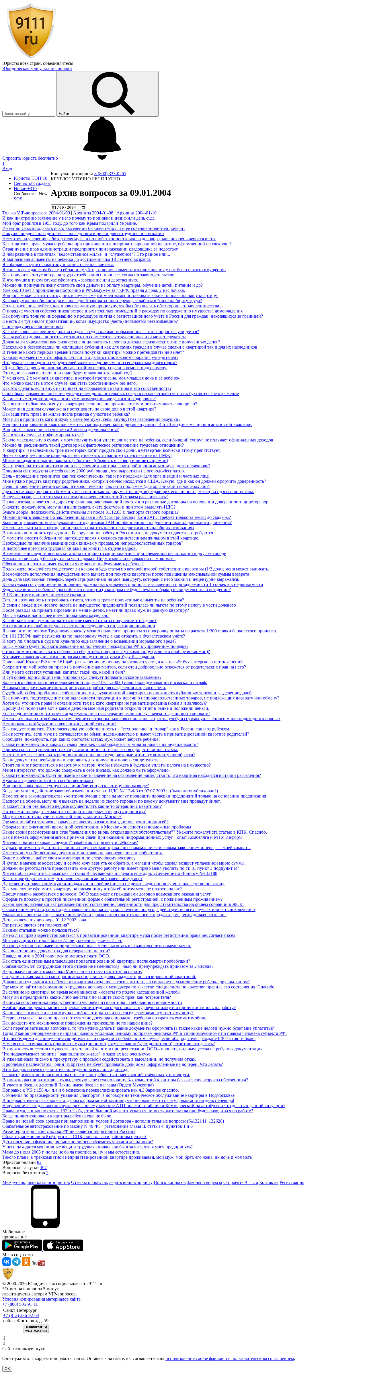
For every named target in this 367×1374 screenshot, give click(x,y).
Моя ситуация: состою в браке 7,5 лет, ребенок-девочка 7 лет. (62, 940)
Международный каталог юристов (36, 1182)
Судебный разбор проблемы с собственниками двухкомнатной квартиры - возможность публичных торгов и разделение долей (127, 692)
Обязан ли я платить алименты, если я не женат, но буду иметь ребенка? (73, 563)
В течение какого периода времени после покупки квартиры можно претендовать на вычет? (93, 352)
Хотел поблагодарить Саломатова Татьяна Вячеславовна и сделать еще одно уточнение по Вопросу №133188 (109, 873)
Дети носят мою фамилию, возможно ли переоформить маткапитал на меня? (77, 1141)
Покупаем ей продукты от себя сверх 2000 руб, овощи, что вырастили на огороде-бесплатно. (93, 470)
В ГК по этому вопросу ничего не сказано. (44, 594)
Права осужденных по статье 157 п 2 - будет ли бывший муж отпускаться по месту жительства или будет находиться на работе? (127, 1110)
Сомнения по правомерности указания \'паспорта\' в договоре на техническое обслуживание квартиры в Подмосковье (118, 1095)
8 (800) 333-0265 (110, 173)
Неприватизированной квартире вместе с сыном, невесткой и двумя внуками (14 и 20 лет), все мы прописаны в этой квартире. (127, 424)
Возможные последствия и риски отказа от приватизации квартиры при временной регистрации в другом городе (114, 553)
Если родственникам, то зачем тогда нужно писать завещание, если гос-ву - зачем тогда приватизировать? (106, 713)
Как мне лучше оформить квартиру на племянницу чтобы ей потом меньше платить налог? (92, 888)
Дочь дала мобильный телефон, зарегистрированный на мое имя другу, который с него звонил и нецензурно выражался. (120, 579)
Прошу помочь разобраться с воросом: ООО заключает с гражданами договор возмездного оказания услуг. (107, 894)
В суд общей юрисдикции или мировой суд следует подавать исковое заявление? (81, 677)
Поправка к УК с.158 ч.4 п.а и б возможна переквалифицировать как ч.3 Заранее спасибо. (90, 1090)
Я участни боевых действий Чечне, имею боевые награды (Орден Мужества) (78, 1084)
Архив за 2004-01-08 (93, 212)
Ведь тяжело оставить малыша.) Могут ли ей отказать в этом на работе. (72, 971)
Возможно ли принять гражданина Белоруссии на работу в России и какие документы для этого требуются (107, 532)
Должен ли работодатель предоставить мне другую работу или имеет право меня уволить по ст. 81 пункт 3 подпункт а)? (120, 868)
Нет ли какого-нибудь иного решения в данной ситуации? (59, 723)
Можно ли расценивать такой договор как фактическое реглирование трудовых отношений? (93, 445)
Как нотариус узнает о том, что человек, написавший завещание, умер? (72, 878)
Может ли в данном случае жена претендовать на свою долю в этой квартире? (79, 408)
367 (43, 1167)
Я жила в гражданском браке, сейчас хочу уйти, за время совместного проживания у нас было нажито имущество (114, 269)
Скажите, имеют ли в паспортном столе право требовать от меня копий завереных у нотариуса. (96, 1074)
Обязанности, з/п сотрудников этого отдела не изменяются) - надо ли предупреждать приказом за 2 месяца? (107, 966)
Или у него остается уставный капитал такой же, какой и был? (63, 672)
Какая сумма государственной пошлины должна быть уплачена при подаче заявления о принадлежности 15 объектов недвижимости (132, 584)
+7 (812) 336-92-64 (21, 1315)
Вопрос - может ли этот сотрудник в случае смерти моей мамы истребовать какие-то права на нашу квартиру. (110, 295)
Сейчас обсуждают (32, 183)
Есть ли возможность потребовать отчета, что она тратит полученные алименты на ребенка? (93, 599)
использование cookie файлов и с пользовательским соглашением (229, 1358)
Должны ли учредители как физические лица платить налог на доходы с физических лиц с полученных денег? (111, 341)
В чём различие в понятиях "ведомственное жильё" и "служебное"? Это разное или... (86, 254)
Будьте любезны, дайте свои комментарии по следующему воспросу (69, 857)
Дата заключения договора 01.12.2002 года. (44, 919)
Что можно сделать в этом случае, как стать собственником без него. (69, 383)
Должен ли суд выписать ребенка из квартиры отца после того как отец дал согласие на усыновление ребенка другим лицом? (126, 981)
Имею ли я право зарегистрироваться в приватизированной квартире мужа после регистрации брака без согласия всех (118, 935)
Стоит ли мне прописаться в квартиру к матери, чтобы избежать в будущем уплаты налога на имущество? (106, 765)
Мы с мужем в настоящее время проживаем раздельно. (56, 615)
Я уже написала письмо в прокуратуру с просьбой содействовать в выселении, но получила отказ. (99, 1059)
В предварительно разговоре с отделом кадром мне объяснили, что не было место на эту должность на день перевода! (118, 1100)
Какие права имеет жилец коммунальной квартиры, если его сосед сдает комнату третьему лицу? (98, 1012)
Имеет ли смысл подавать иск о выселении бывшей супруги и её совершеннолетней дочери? (93, 228)
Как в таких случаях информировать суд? (42, 434)
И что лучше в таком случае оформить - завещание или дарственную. (70, 279)
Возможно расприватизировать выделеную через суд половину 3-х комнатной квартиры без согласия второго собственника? (125, 1079)
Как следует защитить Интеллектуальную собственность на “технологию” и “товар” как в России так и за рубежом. (116, 728)
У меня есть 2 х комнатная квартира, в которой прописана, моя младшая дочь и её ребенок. (91, 378)
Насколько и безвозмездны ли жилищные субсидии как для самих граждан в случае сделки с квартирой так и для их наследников (129, 347)
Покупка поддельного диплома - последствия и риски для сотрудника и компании (83, 233)
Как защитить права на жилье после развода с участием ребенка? (66, 414)
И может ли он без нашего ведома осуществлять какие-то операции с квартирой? (82, 806)
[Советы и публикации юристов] (31, 58)
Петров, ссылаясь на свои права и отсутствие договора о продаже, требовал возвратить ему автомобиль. (104, 1017)
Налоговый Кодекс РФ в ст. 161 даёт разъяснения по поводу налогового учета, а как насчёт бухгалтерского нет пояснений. (123, 661)
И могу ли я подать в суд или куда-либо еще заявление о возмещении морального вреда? (89, 641)
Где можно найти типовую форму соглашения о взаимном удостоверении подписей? (85, 821)
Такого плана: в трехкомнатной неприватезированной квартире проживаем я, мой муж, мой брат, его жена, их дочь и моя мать (127, 1157)
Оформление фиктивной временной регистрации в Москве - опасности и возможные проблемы (96, 826)
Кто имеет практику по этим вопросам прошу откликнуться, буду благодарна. (78, 656)
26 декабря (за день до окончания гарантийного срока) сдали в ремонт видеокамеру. (84, 367)
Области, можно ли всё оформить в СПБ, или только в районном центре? (74, 1136)
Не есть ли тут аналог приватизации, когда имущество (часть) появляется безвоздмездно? (90, 321)
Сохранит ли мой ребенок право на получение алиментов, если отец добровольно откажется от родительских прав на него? (124, 666)
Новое (25, 188)
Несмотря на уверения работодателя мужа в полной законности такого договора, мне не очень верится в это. (109, 238)
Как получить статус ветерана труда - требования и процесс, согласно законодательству (88, 274)
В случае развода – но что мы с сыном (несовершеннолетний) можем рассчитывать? (85, 496)
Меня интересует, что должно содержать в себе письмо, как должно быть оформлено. (86, 770)
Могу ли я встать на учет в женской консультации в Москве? (62, 816)
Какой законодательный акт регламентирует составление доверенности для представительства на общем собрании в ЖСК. (123, 904)
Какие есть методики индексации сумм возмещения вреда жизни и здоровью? (79, 398)
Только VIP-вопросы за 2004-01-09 (36, 212)
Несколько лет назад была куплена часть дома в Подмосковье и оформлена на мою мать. (88, 558)
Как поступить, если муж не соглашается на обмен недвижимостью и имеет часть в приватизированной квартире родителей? (125, 734)
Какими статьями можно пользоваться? (40, 930)
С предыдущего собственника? (32, 326)
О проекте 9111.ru (240, 1182)
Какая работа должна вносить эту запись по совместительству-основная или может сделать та (94, 336)
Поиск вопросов (170, 1182)
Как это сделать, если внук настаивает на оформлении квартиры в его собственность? (86, 388)
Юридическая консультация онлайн (37, 68)
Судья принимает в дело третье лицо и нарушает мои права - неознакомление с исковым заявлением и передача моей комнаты (126, 847)
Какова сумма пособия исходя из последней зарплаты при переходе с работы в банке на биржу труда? (102, 300)
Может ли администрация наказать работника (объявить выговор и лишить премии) (85, 460)
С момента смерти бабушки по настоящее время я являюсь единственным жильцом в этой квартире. (100, 537)
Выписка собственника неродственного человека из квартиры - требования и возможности (92, 1002)
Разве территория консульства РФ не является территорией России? (68, 1131)
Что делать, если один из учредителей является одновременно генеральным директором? (89, 362)
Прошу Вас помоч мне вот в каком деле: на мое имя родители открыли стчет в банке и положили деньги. (105, 708)
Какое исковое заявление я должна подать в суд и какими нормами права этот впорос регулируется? (100, 331)
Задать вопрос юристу (131, 1182)
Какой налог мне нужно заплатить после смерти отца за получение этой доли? (79, 620)
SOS (18, 198)
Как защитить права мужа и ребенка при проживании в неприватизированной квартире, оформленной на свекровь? (116, 243)
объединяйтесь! (58, 63)
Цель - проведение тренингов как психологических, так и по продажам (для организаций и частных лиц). (106, 476)
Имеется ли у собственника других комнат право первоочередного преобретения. (82, 852)
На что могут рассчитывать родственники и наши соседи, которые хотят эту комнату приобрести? (98, 754)
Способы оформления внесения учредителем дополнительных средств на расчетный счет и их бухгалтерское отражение (120, 393)
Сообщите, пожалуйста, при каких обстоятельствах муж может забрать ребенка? (81, 739)
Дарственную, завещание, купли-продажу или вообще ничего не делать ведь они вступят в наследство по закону (113, 883)
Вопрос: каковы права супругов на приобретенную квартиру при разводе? (75, 785)
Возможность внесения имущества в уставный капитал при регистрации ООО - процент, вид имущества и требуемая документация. (132, 1048)
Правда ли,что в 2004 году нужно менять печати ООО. (56, 955)
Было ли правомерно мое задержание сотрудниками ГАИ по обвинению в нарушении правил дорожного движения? (117, 522)
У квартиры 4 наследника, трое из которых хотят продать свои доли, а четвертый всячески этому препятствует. (111, 450)
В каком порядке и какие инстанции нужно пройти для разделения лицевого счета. (84, 687)
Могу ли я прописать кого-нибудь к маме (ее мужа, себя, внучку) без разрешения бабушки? (91, 419)
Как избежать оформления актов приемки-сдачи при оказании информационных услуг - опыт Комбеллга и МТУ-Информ (122, 837)
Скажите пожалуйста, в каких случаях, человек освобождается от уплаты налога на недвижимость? (100, 744)
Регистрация (292, 1182)
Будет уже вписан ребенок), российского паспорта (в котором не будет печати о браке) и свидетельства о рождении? (116, 589)
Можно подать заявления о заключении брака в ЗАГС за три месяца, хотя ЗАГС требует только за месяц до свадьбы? (116, 517)
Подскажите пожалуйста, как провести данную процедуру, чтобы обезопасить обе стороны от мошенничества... (112, 305)
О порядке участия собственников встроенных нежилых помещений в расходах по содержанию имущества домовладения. (123, 310)
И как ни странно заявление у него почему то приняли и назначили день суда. (79, 218)
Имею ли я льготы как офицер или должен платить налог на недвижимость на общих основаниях (98, 527)
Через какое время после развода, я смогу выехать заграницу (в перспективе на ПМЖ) (86, 455)
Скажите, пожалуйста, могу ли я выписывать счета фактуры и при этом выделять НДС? (88, 507)
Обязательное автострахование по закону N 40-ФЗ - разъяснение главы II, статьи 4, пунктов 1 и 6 (97, 1126)
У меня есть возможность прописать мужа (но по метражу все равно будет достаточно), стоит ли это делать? (108, 1043)
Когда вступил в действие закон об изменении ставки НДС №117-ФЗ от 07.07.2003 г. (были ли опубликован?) (110, 790)
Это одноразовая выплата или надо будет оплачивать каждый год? (67, 372)
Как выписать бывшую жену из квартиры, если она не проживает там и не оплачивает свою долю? (99, 403)
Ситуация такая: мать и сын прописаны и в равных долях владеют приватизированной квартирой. (99, 976)
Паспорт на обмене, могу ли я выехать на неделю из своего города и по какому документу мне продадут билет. (111, 801)
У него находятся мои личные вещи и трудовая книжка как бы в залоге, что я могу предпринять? (97, 1146)
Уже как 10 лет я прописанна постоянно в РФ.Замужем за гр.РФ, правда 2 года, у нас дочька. (93, 290)
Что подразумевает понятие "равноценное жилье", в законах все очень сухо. (77, 1053)
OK (7, 1369)
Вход (7, 168)
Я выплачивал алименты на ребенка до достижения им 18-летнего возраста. (76, 259)
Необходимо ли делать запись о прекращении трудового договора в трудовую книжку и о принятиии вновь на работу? (119, 1007)
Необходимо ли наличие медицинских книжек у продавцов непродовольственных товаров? (92, 543)
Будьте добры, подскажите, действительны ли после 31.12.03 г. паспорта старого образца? (90, 512)
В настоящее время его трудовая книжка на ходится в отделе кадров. (69, 548)
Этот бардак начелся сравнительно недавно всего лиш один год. (65, 1069)
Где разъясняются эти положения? (35, 924)
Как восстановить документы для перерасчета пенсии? (56, 950)
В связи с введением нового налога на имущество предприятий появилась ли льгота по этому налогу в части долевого (119, 605)
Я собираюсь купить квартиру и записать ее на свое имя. (58, 264)
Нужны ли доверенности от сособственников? (47, 780)
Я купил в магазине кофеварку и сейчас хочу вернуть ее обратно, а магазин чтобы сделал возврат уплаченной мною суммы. (124, 863)
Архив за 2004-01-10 (136, 212)
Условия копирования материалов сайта (41, 1299)
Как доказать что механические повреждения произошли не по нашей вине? (77, 1023)
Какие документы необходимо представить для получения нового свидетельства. (82, 759)
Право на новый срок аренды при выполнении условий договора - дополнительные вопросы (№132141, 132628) (113, 1121)
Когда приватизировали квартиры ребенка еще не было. (57, 1115)
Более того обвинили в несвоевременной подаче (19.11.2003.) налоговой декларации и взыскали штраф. (104, 682)
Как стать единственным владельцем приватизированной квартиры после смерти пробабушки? (96, 961)
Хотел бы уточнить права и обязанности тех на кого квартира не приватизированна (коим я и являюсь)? (104, 703)
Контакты (268, 1182)
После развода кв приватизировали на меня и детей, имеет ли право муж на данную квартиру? (95, 610)
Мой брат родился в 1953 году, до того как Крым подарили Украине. (69, 223)
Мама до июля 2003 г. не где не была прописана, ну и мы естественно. (71, 1152)
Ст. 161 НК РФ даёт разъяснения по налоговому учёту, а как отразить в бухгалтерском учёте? (93, 636)
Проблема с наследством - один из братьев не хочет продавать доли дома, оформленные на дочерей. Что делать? (112, 1064)
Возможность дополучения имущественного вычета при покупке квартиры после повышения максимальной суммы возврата (125, 574)
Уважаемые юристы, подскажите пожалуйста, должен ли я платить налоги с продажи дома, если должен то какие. (114, 914)
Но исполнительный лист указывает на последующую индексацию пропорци (78, 625)
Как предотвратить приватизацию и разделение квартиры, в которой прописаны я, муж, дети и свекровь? (106, 465)
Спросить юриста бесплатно (30, 158)
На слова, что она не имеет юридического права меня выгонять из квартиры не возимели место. (96, 945)
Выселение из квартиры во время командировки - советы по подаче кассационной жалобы (91, 992)
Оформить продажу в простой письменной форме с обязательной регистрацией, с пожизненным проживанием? (112, 899)
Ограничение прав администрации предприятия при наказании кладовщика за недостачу (90, 249)
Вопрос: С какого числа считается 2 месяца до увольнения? (60, 429)
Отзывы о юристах (89, 1182)
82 (39, 1162)
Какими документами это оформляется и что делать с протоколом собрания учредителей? (90, 357)
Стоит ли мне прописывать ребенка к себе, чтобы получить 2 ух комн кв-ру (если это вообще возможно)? (106, 651)
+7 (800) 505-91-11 (20, 1304)
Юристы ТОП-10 (30, 178)
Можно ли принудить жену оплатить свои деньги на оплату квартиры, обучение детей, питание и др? (102, 285)
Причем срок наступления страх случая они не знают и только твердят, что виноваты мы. (90, 749)
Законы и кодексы (204, 1182)
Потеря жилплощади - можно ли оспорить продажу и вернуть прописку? (74, 811)
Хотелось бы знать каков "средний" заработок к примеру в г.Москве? (70, 842)
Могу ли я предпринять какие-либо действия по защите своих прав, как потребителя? (86, 997)
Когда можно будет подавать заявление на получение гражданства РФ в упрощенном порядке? (95, 646)
